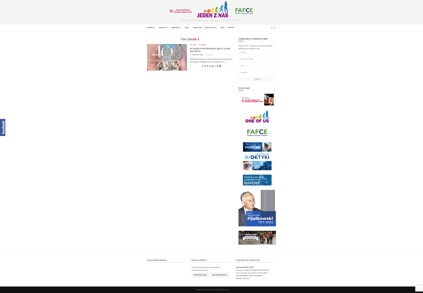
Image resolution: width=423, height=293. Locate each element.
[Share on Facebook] (202, 66)
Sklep (222, 27)
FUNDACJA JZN (197, 55)
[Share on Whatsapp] (215, 66)
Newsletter (197, 27)
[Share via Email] (220, 66)
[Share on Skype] (217, 66)
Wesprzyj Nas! (210, 27)
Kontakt (231, 27)
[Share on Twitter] (205, 66)
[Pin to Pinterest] (207, 66)
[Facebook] (271, 27)
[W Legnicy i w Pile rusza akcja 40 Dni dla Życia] (167, 57)
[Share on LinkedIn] (210, 66)
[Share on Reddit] (212, 66)
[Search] (275, 27)
